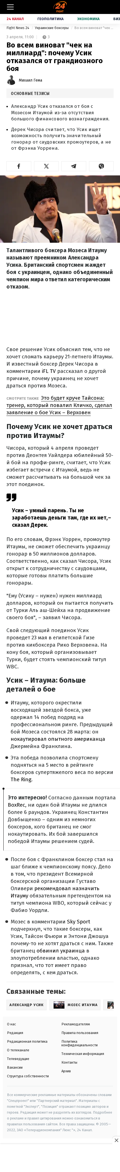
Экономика (88, 19)
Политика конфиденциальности (79, 1043)
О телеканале (18, 1050)
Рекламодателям (75, 1024)
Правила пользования (79, 1033)
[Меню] (10, 6)
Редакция (15, 1033)
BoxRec (16, 805)
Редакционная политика (27, 1041)
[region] (60, 1158)
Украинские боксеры (52, 28)
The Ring (21, 779)
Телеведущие (18, 1059)
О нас (11, 1024)
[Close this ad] (116, 1140)
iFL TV (49, 371)
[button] (18, 166)
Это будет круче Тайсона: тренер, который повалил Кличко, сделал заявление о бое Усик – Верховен (59, 405)
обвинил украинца (61, 950)
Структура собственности (28, 1076)
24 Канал (15, 19)
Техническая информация (82, 1054)
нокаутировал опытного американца (58, 739)
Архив (66, 1071)
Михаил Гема (30, 80)
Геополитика (50, 19)
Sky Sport (78, 921)
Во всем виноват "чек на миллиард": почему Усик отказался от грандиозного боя (94, 28)
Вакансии (15, 1067)
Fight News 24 (18, 28)
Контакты (69, 1062)
